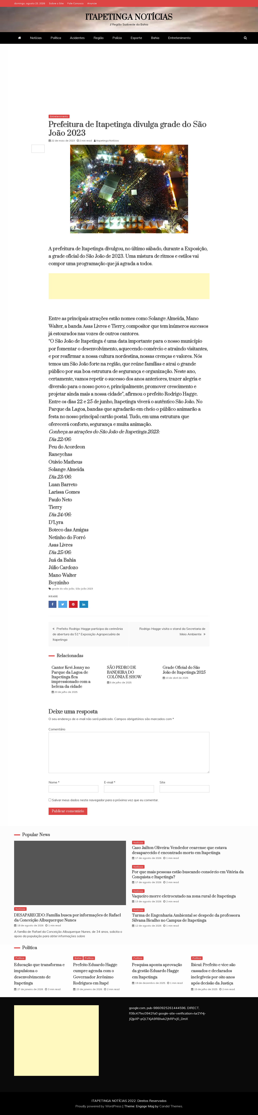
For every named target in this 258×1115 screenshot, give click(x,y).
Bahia (155, 38)
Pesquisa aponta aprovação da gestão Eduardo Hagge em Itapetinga (157, 971)
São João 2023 (84, 588)
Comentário (57, 729)
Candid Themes (170, 1106)
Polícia (117, 38)
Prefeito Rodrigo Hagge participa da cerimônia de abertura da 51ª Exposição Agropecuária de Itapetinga (88, 634)
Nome (54, 782)
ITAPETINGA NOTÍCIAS (129, 17)
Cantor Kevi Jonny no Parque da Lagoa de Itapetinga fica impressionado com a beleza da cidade (71, 677)
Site (162, 782)
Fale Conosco (75, 3)
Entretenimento (179, 38)
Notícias (36, 38)
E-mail (109, 782)
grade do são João (63, 588)
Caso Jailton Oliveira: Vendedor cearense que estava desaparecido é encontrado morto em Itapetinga (179, 850)
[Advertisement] (129, 80)
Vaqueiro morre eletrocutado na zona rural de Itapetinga (184, 896)
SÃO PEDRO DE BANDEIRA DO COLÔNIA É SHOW (124, 672)
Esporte (136, 38)
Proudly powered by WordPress (98, 1106)
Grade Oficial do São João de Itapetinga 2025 (184, 670)
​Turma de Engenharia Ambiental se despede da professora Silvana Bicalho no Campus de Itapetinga (186, 918)
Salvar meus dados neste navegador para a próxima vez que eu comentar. (105, 800)
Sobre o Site (56, 3)
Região (99, 38)
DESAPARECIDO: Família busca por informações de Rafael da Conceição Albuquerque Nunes (67, 918)
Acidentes (77, 38)
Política (56, 38)
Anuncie (92, 3)
